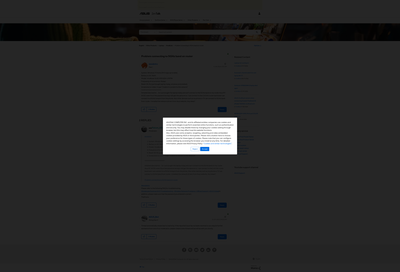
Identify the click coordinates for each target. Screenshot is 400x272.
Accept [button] (205, 149)
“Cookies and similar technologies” (217, 143)
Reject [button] (195, 149)
